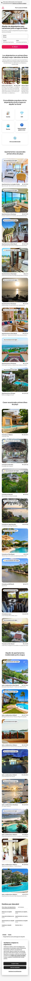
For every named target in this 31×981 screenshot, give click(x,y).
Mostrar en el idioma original (19, 3)
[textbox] (8, 42)
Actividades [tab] (21, 907)
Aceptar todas (15, 963)
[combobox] (15, 37)
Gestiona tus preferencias (15, 971)
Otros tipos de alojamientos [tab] (9, 907)
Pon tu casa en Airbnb (21, 8)
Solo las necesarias (15, 967)
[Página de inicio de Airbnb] (3, 7)
